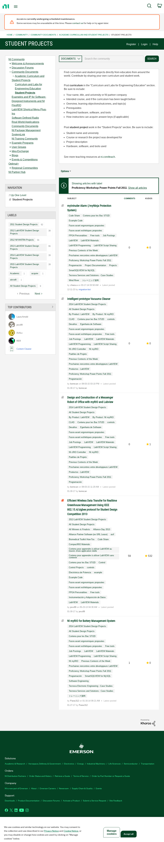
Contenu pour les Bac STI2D (96, 215)
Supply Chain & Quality (82, 788)
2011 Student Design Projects (24, 224)
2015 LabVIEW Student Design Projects (24, 266)
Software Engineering (79, 681)
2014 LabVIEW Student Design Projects (24, 256)
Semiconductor (131, 763)
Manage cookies (112, 832)
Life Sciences (114, 763)
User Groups (19, 147)
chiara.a (74, 285)
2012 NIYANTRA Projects (22, 240)
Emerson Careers (48, 788)
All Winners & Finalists (79, 529)
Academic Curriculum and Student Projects (83, 34)
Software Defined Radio (25, 117)
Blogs (15, 155)
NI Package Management (26, 130)
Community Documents (43, 34)
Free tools (95, 235)
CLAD (71, 319)
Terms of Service (81, 775)
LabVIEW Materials (90, 240)
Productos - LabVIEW (79, 369)
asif (112, 534)
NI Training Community (25, 138)
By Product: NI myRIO (103, 314)
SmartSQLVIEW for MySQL (82, 270)
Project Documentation (95, 265)
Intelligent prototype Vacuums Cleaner (88, 298)
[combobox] (112, 59)
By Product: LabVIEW (79, 314)
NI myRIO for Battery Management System (91, 620)
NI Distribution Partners (15, 775)
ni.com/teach (108, 156)
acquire (34, 273)
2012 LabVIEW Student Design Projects (24, 232)
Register (131, 44)
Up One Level (18, 195)
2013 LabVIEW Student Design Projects (24, 247)
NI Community (16, 59)
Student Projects (25, 92)
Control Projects (76, 567)
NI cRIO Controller (77, 349)
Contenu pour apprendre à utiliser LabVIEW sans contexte (91, 556)
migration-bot (85, 289)
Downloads (10, 800)
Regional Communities (25, 168)
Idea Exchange (20, 151)
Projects (113, 265)
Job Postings (109, 235)
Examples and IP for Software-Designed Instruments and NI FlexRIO (29, 101)
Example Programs (22, 142)
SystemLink (18, 134)
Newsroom (64, 788)
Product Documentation (29, 800)
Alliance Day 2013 (101, 529)
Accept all (129, 834)
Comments (129, 198)
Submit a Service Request (94, 800)
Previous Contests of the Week (83, 250)
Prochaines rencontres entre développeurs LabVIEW (93, 255)
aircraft (13, 279)
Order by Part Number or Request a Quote (111, 775)
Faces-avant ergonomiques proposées (86, 225)
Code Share (74, 215)
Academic (14, 273)
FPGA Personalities (78, 235)
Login (144, 44)
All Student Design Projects (23, 286)
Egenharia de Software (90, 324)
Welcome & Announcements (28, 63)
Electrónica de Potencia (80, 572)
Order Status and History (40, 775)
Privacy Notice (51, 830)
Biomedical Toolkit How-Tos (81, 539)
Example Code (75, 220)
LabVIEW (73, 240)
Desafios (73, 324)
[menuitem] (149, 6)
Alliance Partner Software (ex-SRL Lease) (88, 534)
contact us (77, 23)
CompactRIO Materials (79, 544)
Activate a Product (71, 800)
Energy (80, 763)
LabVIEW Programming (80, 245)
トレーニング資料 (90, 280)
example (98, 572)
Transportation (147, 763)
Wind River (74, 280)
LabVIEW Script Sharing (105, 245)
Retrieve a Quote (62, 775)
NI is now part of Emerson (16, 788)
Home (10, 34)
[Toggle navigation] (21, 6)
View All (30, 307)
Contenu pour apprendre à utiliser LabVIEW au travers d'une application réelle (90, 550)
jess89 (73, 607)
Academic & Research (15, 763)
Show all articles (137, 187)
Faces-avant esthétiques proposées (85, 230)
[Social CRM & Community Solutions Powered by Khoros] (148, 722)
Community (22, 34)
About (34, 788)
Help (155, 44)
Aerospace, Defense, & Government (44, 763)
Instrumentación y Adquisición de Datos (87, 597)
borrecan (74, 384)
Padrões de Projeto (78, 354)
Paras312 (75, 701)
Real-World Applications (25, 122)
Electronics (69, 763)
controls (111, 319)
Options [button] (65, 171)
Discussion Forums (23, 67)
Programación (75, 265)
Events (99, 788)
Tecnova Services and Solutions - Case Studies (91, 275)
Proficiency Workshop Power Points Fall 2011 (90, 260)
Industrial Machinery (96, 763)
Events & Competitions (25, 159)
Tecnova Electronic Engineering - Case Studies (91, 686)
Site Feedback (115, 800)
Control (102, 562)
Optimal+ (13, 163)
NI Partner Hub (16, 172)
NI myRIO (93, 349)
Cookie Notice (71, 830)
